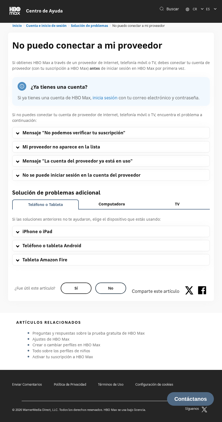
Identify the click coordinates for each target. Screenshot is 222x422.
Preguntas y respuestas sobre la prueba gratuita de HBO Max (88, 333)
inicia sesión (105, 98)
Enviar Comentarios (27, 384)
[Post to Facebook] (202, 291)
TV (177, 204)
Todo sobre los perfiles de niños (61, 350)
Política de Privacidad (70, 384)
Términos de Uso (110, 384)
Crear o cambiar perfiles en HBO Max (66, 344)
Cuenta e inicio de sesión (46, 25)
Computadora (112, 204)
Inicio (17, 25)
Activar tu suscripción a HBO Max (62, 356)
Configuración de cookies (154, 384)
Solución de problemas (89, 25)
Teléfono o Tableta (45, 204)
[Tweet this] (190, 291)
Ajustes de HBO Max (50, 339)
